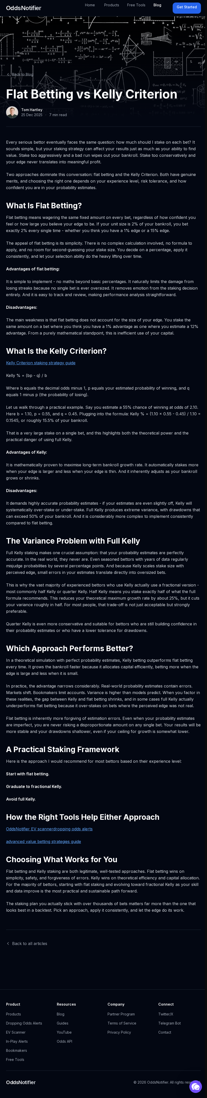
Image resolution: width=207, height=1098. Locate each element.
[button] (195, 1086)
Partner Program (121, 1014)
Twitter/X (165, 1014)
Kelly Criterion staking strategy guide (40, 362)
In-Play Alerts (17, 1041)
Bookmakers (16, 1050)
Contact (164, 1032)
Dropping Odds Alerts (24, 1023)
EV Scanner (15, 1032)
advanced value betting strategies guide (43, 841)
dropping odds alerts (73, 828)
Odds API (64, 1041)
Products (111, 5)
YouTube (64, 1032)
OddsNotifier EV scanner (29, 828)
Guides (62, 1023)
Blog (157, 5)
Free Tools (136, 5)
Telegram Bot (169, 1023)
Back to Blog (22, 74)
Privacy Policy (119, 1032)
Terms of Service (122, 1023)
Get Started (187, 7)
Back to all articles (29, 943)
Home (90, 5)
